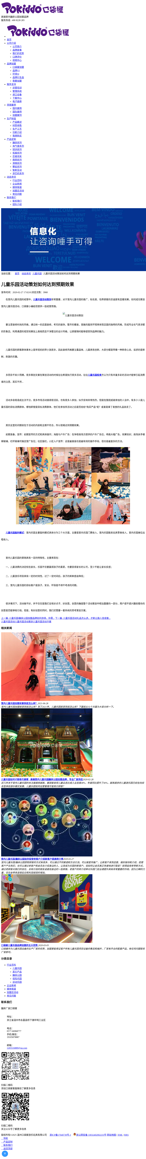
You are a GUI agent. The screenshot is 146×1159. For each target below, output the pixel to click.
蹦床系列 (17, 142)
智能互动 (17, 170)
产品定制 (11, 139)
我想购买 (17, 136)
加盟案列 (17, 115)
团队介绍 (17, 204)
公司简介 (17, 46)
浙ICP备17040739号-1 (60, 1135)
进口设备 (17, 94)
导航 (4, 1138)
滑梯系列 (17, 163)
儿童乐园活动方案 (42, 621)
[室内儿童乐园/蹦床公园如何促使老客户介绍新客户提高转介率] (46, 855)
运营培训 (17, 88)
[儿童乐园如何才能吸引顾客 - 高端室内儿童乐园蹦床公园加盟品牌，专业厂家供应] (46, 776)
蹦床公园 (17, 975)
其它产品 (17, 972)
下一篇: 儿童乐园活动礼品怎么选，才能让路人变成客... (82, 618)
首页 (9, 39)
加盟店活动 (18, 190)
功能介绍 (17, 132)
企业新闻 (17, 184)
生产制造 (11, 118)
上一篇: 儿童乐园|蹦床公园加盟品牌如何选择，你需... (28, 618)
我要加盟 (17, 81)
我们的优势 (18, 53)
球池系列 (17, 149)
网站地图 (111, 1135)
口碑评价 (17, 57)
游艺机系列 (18, 173)
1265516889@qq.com (17, 1048)
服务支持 (11, 84)
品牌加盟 (11, 63)
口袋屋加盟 (18, 67)
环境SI (16, 74)
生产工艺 (17, 129)
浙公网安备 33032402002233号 (91, 1135)
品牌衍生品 (18, 77)
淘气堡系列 (18, 146)
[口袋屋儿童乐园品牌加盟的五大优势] (46, 942)
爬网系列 (17, 160)
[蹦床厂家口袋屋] (32, 13)
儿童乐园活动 (8, 621)
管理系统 (17, 91)
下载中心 (17, 98)
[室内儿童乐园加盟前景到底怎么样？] (46, 700)
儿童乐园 (37, 273)
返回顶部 (7, 1148)
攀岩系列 (17, 166)
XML (120, 1135)
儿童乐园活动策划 (24, 621)
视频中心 (17, 60)
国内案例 (17, 108)
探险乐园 (17, 978)
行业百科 (17, 180)
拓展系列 (17, 153)
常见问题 (17, 194)
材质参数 (17, 125)
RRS (126, 1135)
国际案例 (17, 112)
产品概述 (17, 122)
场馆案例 (11, 105)
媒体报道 (17, 187)
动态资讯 (11, 177)
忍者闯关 (17, 156)
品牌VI (16, 70)
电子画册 (17, 101)
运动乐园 (17, 982)
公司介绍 (11, 43)
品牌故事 (17, 50)
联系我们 (11, 197)
